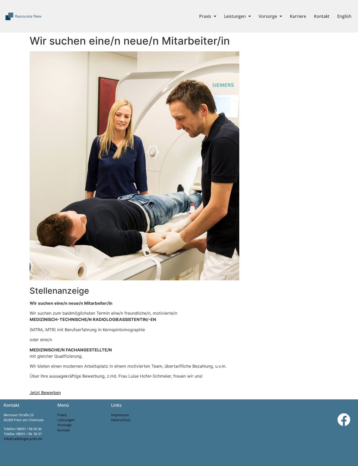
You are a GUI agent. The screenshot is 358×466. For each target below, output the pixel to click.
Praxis (205, 16)
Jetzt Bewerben (45, 392)
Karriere (298, 16)
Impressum (120, 415)
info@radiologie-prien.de (23, 438)
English (344, 16)
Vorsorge (268, 16)
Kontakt (321, 16)
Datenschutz (121, 419)
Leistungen (235, 16)
